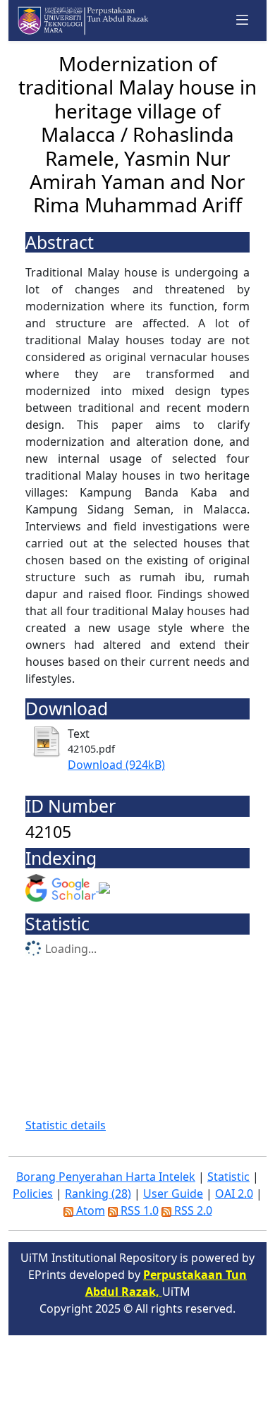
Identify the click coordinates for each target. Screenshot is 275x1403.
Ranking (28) (98, 1193)
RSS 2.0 (191, 1210)
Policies (33, 1193)
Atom (89, 1210)
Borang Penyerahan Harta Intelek (105, 1176)
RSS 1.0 (138, 1210)
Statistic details (65, 1125)
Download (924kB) (116, 764)
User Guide (173, 1193)
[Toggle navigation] (242, 20)
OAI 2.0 (234, 1193)
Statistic (228, 1176)
